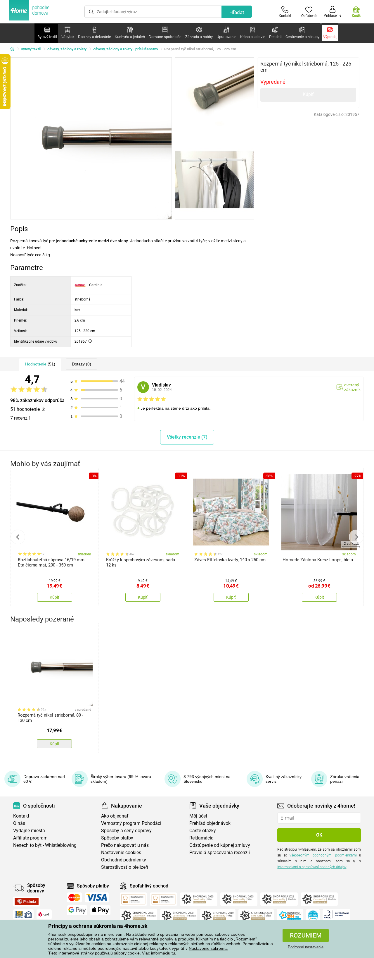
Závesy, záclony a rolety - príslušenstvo (125, 49)
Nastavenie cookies (121, 852)
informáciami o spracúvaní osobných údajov (311, 867)
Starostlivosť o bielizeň (124, 867)
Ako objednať (115, 816)
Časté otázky (202, 830)
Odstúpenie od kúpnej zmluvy (219, 845)
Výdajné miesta (29, 830)
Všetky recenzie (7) (187, 437)
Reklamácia (201, 838)
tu (173, 953)
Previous (18, 537)
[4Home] (14, 49)
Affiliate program (30, 838)
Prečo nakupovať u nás (125, 845)
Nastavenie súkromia (208, 948)
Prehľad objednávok (210, 823)
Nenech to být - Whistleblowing (45, 845)
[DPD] (44, 914)
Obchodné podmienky (123, 860)
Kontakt (21, 816)
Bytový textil (31, 49)
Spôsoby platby (117, 838)
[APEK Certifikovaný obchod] (336, 915)
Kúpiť (308, 94)
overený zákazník (352, 387)
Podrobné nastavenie (305, 947)
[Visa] (97, 897)
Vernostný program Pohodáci (131, 823)
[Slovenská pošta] (23, 914)
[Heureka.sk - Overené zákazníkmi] (313, 915)
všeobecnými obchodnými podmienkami (323, 855)
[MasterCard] (74, 897)
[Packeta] (26, 902)
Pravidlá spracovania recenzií (219, 852)
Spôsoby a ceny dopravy (126, 830)
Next (356, 537)
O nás (19, 823)
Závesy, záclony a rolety (66, 49)
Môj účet (198, 816)
